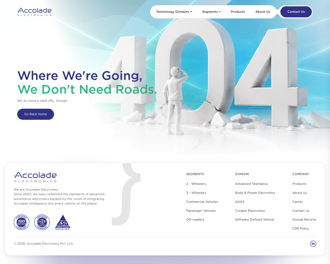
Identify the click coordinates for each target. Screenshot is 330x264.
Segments (210, 11)
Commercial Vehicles (202, 201)
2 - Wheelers (196, 183)
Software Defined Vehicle (254, 219)
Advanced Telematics (251, 183)
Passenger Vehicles (201, 210)
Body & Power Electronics (255, 192)
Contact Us (296, 11)
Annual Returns (304, 219)
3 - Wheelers (196, 192)
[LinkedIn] (313, 244)
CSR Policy (300, 228)
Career (297, 201)
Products (238, 11)
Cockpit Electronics (250, 210)
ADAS (239, 201)
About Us (262, 11)
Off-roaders (195, 219)
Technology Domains (172, 11)
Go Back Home (35, 114)
